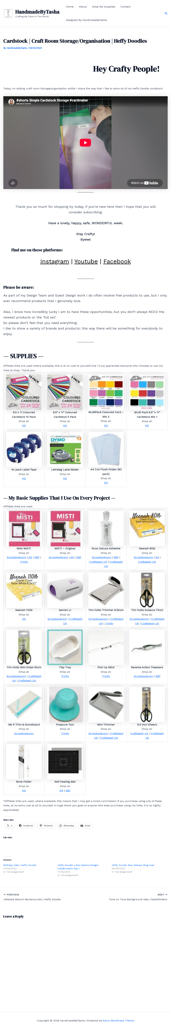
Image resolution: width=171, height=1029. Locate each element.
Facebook (117, 261)
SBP (36, 557)
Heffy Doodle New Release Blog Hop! (133, 865)
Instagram (54, 261)
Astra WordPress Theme (118, 1020)
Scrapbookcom (16, 557)
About (83, 6)
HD (24, 425)
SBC (68, 790)
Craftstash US (150, 623)
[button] (166, 13)
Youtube (86, 261)
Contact (126, 6)
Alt (30, 557)
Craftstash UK (98, 561)
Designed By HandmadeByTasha (86, 20)
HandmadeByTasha (37, 11)
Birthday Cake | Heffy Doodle (19, 865)
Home (70, 6)
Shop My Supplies (103, 6)
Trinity (24, 561)
